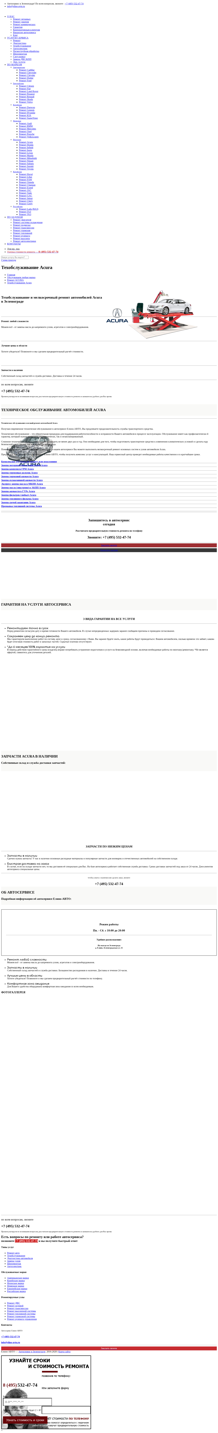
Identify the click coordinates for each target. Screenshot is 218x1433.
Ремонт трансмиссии (17, 1308)
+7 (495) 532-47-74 (74, 3)
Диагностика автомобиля (20, 1258)
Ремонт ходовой (15, 1305)
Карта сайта (64, 1351)
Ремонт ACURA (15, 280)
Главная (11, 274)
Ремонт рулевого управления (22, 1319)
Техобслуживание (16, 1255)
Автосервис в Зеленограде (32, 1351)
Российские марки (16, 1291)
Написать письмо (109, 550)
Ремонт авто (13, 1253)
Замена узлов (13, 1261)
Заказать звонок (109, 545)
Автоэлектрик (14, 1266)
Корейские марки (16, 1280)
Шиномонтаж (14, 1263)
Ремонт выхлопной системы (21, 1311)
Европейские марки (17, 1288)
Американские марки (18, 1278)
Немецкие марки (15, 1286)
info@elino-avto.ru (16, 6)
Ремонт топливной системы (21, 1313)
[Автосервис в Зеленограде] (1, 11)
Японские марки (15, 1283)
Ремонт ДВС (13, 1303)
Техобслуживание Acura (19, 282)
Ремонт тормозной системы (21, 1316)
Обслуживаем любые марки (21, 277)
